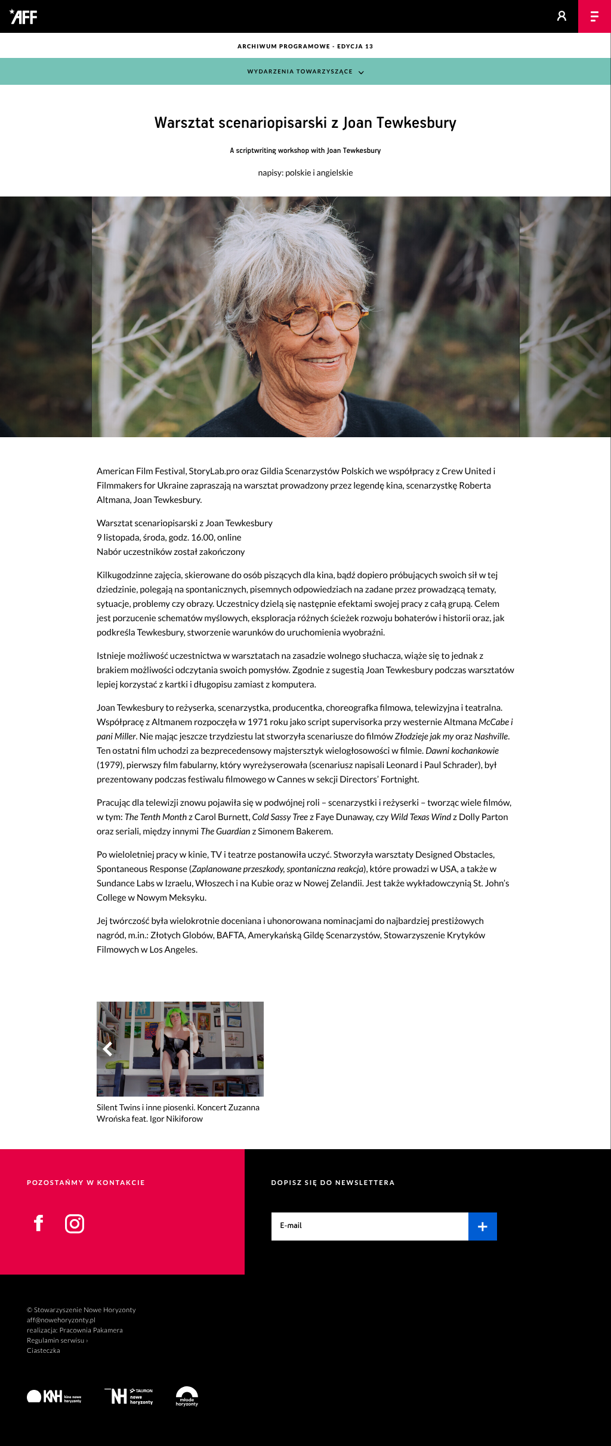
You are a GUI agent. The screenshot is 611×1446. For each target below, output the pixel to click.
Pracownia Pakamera (91, 1330)
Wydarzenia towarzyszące (300, 72)
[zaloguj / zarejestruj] (561, 16)
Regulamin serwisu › (57, 1340)
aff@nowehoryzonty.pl (61, 1320)
